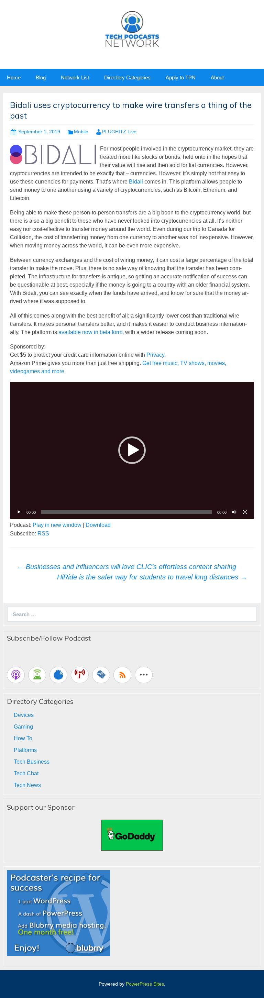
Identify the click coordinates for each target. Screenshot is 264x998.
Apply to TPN (181, 77)
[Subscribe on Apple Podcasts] (16, 675)
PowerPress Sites (145, 984)
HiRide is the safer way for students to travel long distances (152, 577)
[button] (132, 450)
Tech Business (32, 762)
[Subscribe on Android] (37, 675)
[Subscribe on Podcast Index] (80, 675)
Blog (41, 77)
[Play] (18, 512)
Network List (75, 77)
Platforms (25, 750)
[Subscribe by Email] (101, 675)
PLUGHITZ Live (119, 131)
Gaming (23, 727)
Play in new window (57, 525)
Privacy (155, 355)
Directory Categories (127, 77)
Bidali (136, 182)
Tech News (27, 785)
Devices (24, 715)
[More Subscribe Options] (144, 675)
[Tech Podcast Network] (132, 29)
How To (23, 738)
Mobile (81, 131)
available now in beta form (90, 332)
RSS (43, 533)
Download (98, 525)
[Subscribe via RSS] (122, 675)
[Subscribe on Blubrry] (58, 675)
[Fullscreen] (245, 512)
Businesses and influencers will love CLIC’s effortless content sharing (126, 566)
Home (14, 77)
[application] (132, 450)
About (217, 77)
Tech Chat (26, 773)
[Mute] (234, 512)
